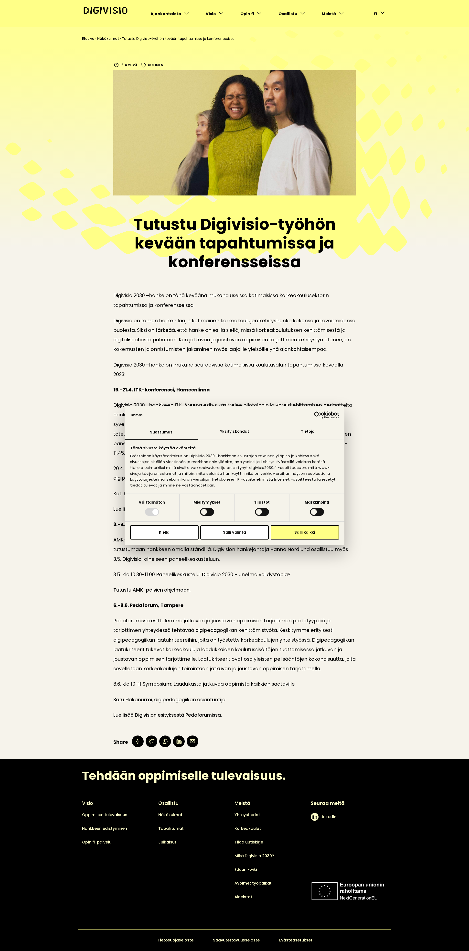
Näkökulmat (108, 38)
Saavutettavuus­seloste (236, 940)
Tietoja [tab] (308, 431)
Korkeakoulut (247, 828)
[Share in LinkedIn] (179, 741)
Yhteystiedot (247, 815)
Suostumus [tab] (161, 432)
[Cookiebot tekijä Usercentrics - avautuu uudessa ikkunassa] (317, 415)
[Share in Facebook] (138, 741)
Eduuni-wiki (245, 869)
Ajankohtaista (165, 15)
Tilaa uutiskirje (248, 842)
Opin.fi (250, 15)
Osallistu (288, 15)
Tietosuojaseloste (175, 940)
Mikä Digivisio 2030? (254, 856)
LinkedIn (328, 817)
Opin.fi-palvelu (96, 842)
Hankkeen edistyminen (104, 828)
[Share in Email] (192, 741)
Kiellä (164, 532)
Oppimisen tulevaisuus (104, 815)
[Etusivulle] (105, 10)
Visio (215, 15)
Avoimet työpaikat (253, 883)
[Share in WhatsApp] (165, 741)
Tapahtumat (171, 828)
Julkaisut (167, 842)
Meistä (331, 15)
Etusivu (88, 38)
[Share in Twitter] (151, 741)
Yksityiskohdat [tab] (234, 431)
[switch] (207, 512)
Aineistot (243, 897)
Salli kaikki (304, 532)
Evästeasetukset (295, 940)
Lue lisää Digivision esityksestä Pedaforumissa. (167, 715)
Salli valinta (234, 532)
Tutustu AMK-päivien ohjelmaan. (152, 589)
